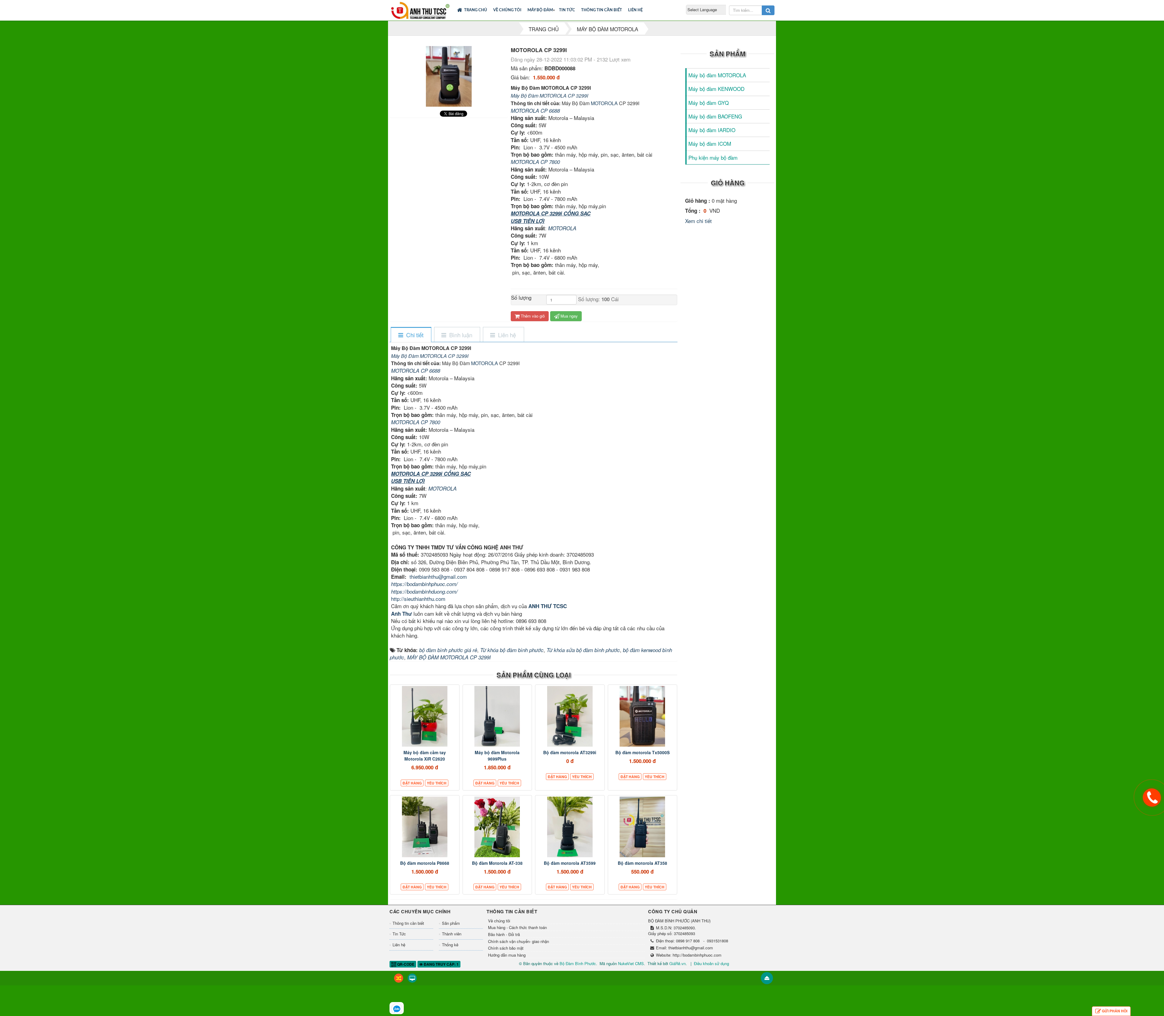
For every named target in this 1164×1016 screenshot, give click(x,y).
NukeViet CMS (631, 963)
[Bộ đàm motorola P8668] (424, 827)
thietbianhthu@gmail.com (438, 576)
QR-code (405, 964)
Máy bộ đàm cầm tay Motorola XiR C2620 (424, 755)
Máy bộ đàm (540, 10)
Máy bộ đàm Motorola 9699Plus (497, 755)
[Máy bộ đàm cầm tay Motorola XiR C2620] (424, 716)
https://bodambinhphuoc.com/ (424, 584)
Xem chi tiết (698, 221)
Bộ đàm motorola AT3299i (569, 752)
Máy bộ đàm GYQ (708, 102)
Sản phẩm (451, 923)
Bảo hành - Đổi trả (504, 934)
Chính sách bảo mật (505, 948)
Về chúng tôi (507, 10)
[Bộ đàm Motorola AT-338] (497, 827)
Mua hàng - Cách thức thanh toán (517, 927)
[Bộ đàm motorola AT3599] (570, 827)
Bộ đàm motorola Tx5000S (642, 752)
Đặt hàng (412, 783)
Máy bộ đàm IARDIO (711, 130)
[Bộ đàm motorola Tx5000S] (642, 716)
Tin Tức (567, 10)
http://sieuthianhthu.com (418, 598)
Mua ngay (568, 316)
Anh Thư (401, 613)
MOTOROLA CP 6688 (535, 110)
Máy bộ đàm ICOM (709, 143)
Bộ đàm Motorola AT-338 (497, 863)
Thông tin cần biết (601, 10)
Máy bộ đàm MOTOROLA (717, 75)
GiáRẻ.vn (677, 963)
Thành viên (451, 934)
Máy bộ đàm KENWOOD (716, 88)
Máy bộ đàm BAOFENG (715, 116)
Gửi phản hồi (1114, 1011)
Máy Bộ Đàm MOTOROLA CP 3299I (549, 95)
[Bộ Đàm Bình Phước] (420, 9)
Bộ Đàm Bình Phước (578, 963)
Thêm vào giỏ (532, 316)
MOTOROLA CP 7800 (535, 161)
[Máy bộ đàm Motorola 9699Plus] (497, 716)
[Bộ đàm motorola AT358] (642, 827)
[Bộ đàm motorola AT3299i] (570, 716)
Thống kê (450, 945)
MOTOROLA (604, 103)
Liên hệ (635, 10)
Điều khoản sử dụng (711, 963)
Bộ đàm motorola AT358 (642, 863)
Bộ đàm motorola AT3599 (570, 863)
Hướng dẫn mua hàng (507, 955)
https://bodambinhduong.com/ (424, 591)
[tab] (410, 335)
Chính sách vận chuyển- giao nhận (518, 941)
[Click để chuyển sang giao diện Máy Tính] (412, 978)
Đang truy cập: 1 (441, 964)
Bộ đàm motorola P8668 (424, 863)
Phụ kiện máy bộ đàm (713, 157)
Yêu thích (437, 783)
